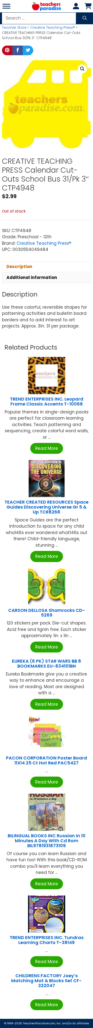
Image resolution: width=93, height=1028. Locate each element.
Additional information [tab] (31, 277)
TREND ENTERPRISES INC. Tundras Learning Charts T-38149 (47, 940)
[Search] (84, 18)
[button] (82, 68)
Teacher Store (14, 27)
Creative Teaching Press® (52, 27)
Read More (46, 448)
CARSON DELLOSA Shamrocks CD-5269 (46, 612)
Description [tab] (19, 267)
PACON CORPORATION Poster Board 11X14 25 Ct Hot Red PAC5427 (46, 760)
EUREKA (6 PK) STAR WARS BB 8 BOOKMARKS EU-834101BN (46, 663)
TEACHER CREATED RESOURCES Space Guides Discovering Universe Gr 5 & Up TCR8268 (46, 507)
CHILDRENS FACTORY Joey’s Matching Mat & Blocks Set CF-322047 (46, 981)
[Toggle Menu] (6, 6)
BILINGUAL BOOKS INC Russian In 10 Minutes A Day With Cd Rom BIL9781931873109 (47, 841)
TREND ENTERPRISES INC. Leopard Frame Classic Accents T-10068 (46, 401)
